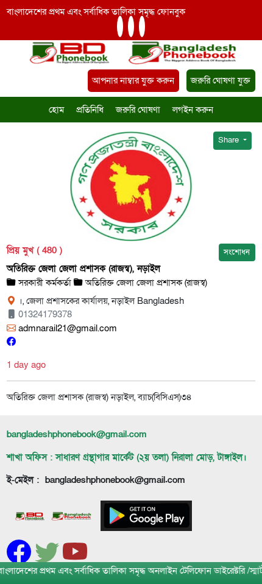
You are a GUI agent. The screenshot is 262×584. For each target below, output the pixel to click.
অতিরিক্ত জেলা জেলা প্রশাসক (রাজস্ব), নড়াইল (83, 268)
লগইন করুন (192, 110)
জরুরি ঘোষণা (138, 110)
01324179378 (44, 314)
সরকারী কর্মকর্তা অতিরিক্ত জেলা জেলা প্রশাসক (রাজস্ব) (111, 282)
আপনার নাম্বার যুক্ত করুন (133, 80)
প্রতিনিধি (90, 110)
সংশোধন (237, 252)
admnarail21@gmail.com (66, 328)
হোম (56, 110)
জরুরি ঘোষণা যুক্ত (220, 80)
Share (229, 140)
